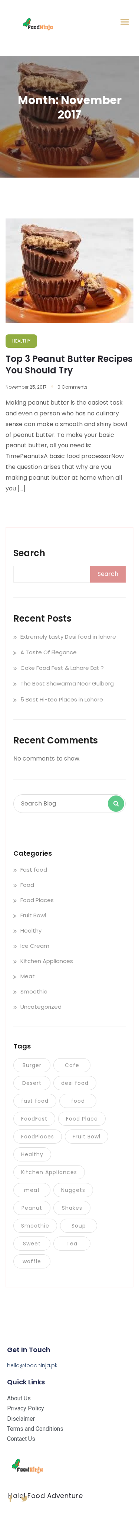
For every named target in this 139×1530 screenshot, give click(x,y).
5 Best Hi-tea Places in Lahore (61, 699)
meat (32, 1190)
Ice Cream (34, 946)
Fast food (33, 869)
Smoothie (33, 991)
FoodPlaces (37, 1136)
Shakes (72, 1208)
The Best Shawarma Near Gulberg (67, 683)
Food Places (37, 900)
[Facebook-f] (10, 1498)
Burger (32, 1065)
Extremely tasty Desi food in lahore (68, 637)
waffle (32, 1261)
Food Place (82, 1118)
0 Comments (72, 387)
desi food (75, 1083)
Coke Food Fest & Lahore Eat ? (62, 668)
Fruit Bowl (33, 915)
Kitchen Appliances (46, 961)
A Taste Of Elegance (48, 652)
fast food (35, 1101)
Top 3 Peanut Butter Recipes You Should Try (69, 364)
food (78, 1101)
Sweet (32, 1243)
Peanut (31, 1208)
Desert (32, 1083)
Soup (79, 1225)
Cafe (72, 1065)
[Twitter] (24, 1498)
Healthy (31, 930)
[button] (125, 22)
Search (29, 553)
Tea (71, 1243)
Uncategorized (41, 1007)
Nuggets (73, 1190)
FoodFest (34, 1118)
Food (27, 885)
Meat (27, 976)
